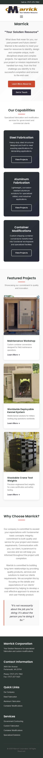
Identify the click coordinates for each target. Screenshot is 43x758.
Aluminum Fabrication (12, 701)
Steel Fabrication (10, 697)
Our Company (9, 692)
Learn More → (13, 355)
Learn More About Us (21, 84)
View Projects (21, 159)
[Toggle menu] (21, 16)
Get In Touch (21, 92)
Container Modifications (13, 706)
